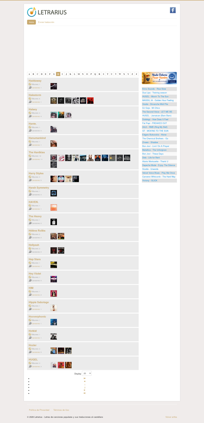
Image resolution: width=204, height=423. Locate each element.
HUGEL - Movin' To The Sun (155, 96)
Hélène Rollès (37, 230)
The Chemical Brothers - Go (155, 138)
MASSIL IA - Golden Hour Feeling (158, 100)
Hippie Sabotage (39, 302)
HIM (31, 288)
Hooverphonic (37, 316)
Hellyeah (34, 245)
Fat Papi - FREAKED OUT (154, 123)
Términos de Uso (61, 409)
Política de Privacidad (39, 409)
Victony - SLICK (149, 180)
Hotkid (33, 331)
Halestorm (35, 95)
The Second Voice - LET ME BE (157, 111)
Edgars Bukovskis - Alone (154, 134)
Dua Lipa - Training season (154, 92)
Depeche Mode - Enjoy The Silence (158, 165)
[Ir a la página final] (85, 393)
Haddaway (35, 80)
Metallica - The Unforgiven (154, 149)
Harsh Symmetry (39, 187)
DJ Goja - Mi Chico (151, 107)
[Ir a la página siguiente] (85, 390)
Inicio (31, 22)
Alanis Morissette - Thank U (155, 161)
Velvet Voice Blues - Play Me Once (158, 172)
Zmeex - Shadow (150, 142)
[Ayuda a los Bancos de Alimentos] (159, 77)
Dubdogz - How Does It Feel (155, 119)
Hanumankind (37, 138)
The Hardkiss (37, 152)
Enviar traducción (46, 22)
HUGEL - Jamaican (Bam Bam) (156, 115)
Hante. (32, 123)
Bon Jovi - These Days (153, 153)
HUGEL (33, 359)
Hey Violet (35, 273)
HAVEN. (33, 202)
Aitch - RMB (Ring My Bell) (154, 126)
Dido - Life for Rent (151, 157)
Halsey (33, 109)
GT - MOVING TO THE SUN (155, 130)
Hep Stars (35, 259)
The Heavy (35, 216)
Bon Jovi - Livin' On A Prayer (155, 146)
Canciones (36, 88)
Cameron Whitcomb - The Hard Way (158, 176)
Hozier (32, 345)
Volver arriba (171, 416)
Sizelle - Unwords (150, 168)
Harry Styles (36, 173)
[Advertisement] (102, 49)
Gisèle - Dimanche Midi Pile (155, 104)
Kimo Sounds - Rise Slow (154, 88)
